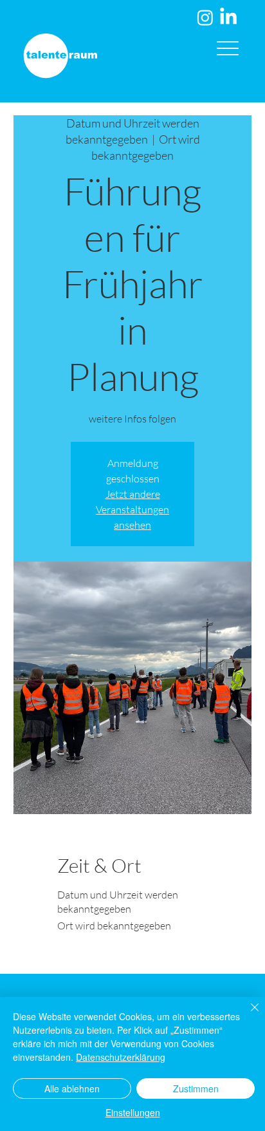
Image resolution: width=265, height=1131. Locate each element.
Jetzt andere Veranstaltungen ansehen (132, 509)
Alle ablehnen (72, 1088)
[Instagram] (205, 17)
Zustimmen (196, 1088)
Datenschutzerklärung (120, 1056)
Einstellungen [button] (132, 1112)
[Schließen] (247, 1015)
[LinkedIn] (228, 17)
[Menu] (228, 48)
